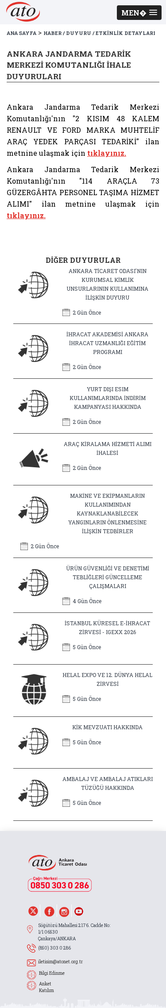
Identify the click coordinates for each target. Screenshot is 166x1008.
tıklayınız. (106, 153)
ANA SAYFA (21, 33)
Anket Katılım (46, 987)
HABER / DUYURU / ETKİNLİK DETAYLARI (99, 33)
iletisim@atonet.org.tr (60, 962)
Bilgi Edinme (52, 973)
